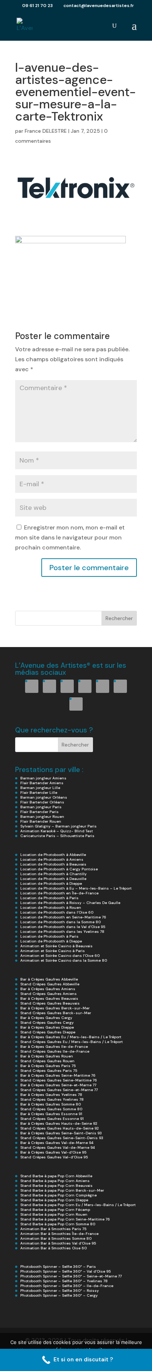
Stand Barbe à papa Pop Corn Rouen (53, 1214)
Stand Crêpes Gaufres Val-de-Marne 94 (57, 1147)
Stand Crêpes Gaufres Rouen (47, 1061)
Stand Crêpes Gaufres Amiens (48, 993)
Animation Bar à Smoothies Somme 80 (55, 1238)
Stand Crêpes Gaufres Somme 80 (51, 1109)
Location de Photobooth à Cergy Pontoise (59, 869)
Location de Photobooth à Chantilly (53, 873)
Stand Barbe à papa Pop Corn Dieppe (54, 1200)
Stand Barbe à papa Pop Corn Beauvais (56, 1185)
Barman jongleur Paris (41, 807)
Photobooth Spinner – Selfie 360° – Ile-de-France (66, 1285)
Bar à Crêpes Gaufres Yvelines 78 (51, 1094)
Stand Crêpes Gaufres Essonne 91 (52, 1118)
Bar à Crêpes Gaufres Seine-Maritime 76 (58, 1075)
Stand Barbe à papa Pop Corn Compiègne (58, 1195)
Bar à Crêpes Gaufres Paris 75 (48, 1065)
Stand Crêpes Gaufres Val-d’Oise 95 (54, 1157)
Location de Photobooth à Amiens (51, 859)
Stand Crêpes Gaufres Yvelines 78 (52, 1099)
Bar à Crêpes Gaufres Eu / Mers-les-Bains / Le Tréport (70, 1037)
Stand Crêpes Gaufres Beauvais (50, 1003)
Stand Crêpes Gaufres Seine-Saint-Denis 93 (61, 1137)
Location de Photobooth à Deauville (53, 878)
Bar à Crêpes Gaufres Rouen (46, 1056)
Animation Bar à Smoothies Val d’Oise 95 (58, 1243)
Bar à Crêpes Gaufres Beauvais (49, 998)
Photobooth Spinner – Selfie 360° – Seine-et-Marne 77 (71, 1276)
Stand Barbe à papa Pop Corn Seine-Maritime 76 (65, 1219)
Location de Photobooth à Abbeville (53, 854)
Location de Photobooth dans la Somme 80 (60, 922)
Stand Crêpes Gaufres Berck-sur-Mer (55, 1013)
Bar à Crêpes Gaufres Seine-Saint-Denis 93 (61, 1133)
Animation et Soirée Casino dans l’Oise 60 (60, 955)
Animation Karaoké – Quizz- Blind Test (56, 831)
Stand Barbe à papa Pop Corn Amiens (55, 1180)
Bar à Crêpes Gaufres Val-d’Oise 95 (53, 1152)
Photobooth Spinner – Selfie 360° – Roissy (59, 1290)
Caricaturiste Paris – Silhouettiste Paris (57, 835)
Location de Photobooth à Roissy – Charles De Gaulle (70, 902)
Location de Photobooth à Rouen (50, 907)
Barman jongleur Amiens (43, 778)
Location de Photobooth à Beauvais (53, 864)
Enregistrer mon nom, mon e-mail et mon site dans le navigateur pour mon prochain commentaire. (70, 537)
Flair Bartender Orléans (42, 802)
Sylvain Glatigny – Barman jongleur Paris (58, 826)
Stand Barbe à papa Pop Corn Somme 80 (57, 1224)
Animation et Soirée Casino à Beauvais (56, 946)
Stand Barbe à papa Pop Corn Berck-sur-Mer (62, 1190)
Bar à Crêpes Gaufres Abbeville (49, 979)
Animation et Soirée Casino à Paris (52, 950)
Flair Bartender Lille (38, 792)
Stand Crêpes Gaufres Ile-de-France (54, 1051)
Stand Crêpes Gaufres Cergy (47, 1022)
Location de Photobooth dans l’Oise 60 (56, 912)
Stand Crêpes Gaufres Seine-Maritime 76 (58, 1080)
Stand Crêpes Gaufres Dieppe (47, 1032)
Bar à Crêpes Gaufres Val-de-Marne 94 (56, 1142)
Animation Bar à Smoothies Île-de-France (59, 1233)
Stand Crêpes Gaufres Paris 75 (48, 1070)
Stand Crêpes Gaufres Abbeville (49, 984)
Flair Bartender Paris (39, 811)
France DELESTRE (46, 131)
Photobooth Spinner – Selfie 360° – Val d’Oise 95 (65, 1271)
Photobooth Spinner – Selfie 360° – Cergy (59, 1295)
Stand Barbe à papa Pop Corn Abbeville (56, 1176)
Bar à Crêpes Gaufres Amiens (47, 988)
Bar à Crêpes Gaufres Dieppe (47, 1027)
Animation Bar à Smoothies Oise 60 (53, 1248)
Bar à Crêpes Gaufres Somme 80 (50, 1104)
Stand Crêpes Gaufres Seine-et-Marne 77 (59, 1089)
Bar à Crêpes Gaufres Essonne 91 (51, 1113)
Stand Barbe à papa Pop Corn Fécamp (55, 1209)
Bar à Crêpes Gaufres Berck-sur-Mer (55, 1008)
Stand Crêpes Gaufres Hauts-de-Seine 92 (59, 1128)
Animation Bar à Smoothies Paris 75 (53, 1228)
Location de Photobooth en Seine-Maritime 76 (63, 917)
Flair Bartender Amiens (41, 783)
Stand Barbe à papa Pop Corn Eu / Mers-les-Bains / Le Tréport (78, 1204)
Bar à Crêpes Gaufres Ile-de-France (54, 1046)
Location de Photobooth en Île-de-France (59, 893)
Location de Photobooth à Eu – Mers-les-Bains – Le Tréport (76, 888)
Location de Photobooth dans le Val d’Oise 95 (62, 926)
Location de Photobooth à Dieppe (51, 883)
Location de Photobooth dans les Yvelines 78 (62, 931)
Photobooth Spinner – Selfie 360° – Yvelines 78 (64, 1281)
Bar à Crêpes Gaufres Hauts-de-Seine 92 (58, 1123)
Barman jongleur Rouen (42, 816)
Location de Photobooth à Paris (49, 898)
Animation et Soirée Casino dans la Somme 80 (63, 960)
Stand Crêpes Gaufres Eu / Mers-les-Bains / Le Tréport (71, 1041)
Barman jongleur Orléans (43, 797)
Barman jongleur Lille (40, 787)
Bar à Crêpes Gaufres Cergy (46, 1017)
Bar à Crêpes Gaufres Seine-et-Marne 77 (58, 1085)
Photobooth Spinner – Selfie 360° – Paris (58, 1266)
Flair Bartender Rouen (40, 821)
